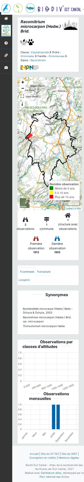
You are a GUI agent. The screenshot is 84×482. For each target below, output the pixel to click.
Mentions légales (69, 457)
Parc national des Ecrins (54, 476)
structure (43, 271)
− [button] (22, 88)
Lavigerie (24, 279)
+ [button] (22, 82)
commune (27, 271)
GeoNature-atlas (51, 472)
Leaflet (69, 208)
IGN (79, 208)
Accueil (34, 453)
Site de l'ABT (69, 453)
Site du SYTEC (50, 453)
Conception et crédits (42, 457)
